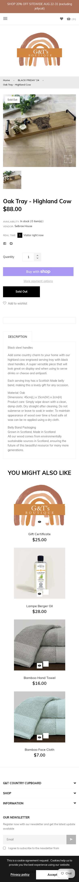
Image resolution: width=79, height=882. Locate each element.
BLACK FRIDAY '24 (28, 80)
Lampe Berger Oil (39, 606)
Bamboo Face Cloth (39, 750)
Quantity (8, 257)
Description (17, 337)
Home (6, 80)
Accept (52, 875)
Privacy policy (20, 874)
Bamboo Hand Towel (40, 678)
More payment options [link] (38, 281)
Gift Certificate (39, 534)
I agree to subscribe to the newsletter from (33, 848)
